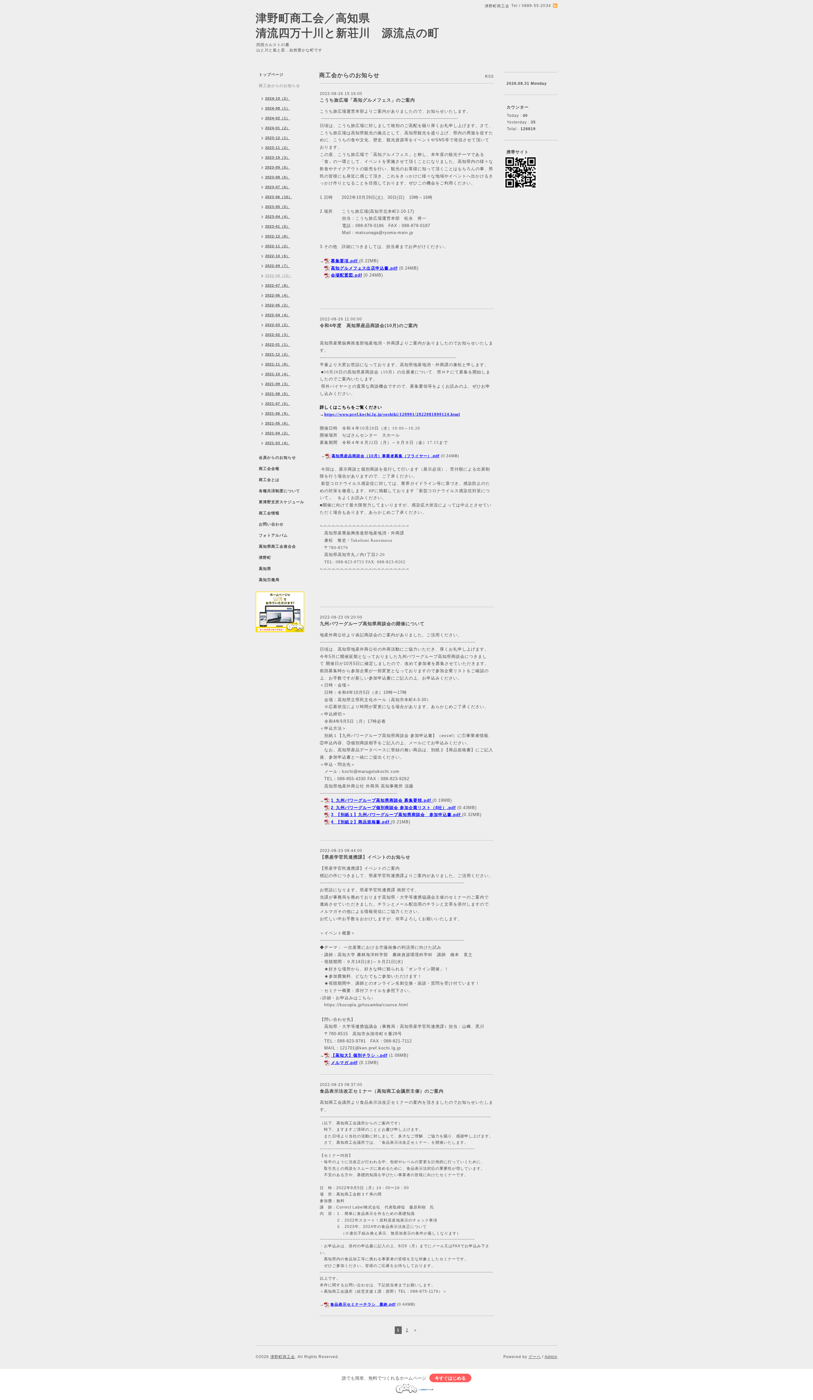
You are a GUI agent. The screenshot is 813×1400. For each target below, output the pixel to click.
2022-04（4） (277, 315)
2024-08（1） (277, 108)
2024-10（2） (277, 98)
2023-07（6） (277, 187)
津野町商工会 (282, 1357)
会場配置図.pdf (346, 275)
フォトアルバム (273, 535)
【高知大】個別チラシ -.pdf (359, 1055)
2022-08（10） (278, 276)
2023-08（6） (277, 177)
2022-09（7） (277, 266)
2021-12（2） (277, 354)
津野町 (265, 557)
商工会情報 (269, 513)
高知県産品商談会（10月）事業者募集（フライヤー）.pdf (386, 456)
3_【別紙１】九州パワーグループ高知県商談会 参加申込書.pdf (395, 814)
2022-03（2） (277, 325)
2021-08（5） (277, 394)
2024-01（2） (277, 128)
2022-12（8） (277, 236)
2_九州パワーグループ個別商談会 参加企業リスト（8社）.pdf (393, 807)
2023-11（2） (277, 148)
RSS (489, 76)
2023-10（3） (277, 157)
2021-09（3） (277, 384)
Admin (551, 1357)
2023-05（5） (277, 207)
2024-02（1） (277, 118)
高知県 (265, 568)
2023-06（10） (278, 197)
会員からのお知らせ (277, 457)
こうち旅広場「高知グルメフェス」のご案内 (367, 100)
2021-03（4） (277, 443)
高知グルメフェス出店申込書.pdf (364, 268)
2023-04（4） (277, 216)
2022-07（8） (277, 285)
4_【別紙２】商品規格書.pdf (360, 822)
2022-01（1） (277, 344)
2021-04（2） (277, 433)
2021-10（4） (277, 374)
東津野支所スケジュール (281, 502)
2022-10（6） (277, 256)
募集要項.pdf (344, 260)
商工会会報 (269, 468)
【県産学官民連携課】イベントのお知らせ (365, 857)
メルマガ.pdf (344, 1062)
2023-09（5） (277, 167)
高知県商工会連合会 (277, 546)
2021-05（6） (277, 423)
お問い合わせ (271, 524)
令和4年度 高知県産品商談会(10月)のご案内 (369, 325)
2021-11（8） (277, 364)
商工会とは (269, 480)
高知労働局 (269, 580)
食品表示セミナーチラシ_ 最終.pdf (363, 1304)
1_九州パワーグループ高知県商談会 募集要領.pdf (381, 800)
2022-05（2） (277, 305)
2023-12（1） (277, 138)
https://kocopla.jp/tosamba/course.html (366, 1004)
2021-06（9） (277, 413)
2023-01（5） (277, 226)
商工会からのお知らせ (279, 86)
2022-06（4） (277, 295)
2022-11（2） (277, 246)
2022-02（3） (277, 335)
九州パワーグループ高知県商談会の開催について (372, 623)
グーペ (534, 1357)
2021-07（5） (277, 403)
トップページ (271, 74)
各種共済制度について (279, 491)
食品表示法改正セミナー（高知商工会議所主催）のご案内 (382, 1091)
